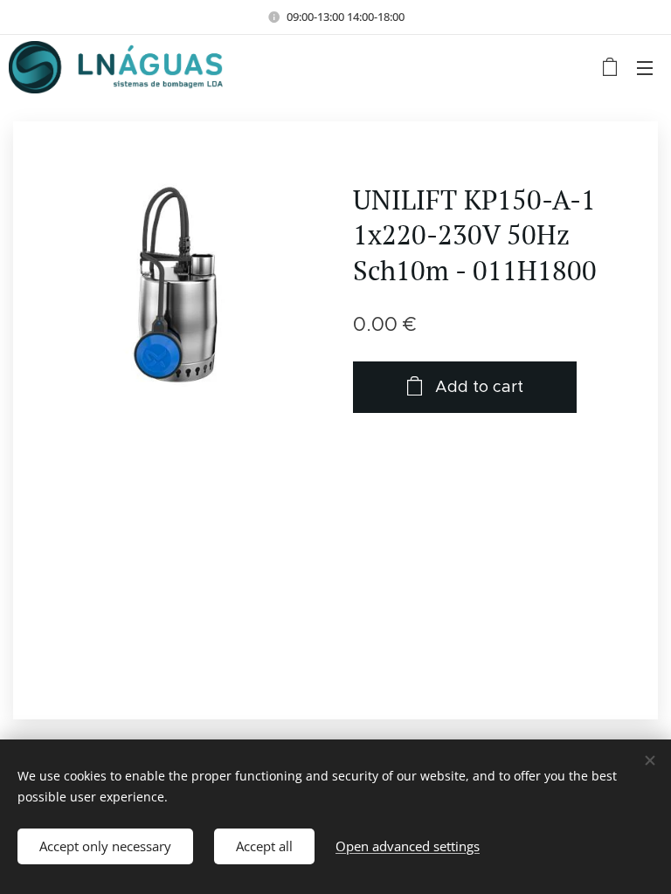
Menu (644, 67)
